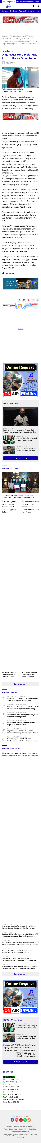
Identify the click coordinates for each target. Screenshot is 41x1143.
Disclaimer (33, 1129)
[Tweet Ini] (24, 300)
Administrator (10, 62)
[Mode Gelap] (34, 6)
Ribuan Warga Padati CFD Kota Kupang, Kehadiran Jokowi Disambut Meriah (17, 951)
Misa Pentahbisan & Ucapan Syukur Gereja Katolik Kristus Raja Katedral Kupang (23, 707)
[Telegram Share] (33, 300)
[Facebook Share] (19, 300)
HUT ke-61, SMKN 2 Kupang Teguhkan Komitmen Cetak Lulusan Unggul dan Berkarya (9, 674)
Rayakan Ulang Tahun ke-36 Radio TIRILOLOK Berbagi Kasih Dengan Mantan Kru (22, 732)
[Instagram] (16, 1120)
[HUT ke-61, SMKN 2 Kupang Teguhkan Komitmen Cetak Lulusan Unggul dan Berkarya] (10, 585)
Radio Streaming (10, 1129)
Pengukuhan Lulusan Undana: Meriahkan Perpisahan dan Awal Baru (22, 724)
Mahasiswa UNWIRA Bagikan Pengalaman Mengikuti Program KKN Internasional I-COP (18, 496)
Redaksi (31, 1126)
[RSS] (29, 1120)
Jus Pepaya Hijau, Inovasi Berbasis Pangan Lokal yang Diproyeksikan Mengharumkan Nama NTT (20, 943)
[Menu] (3, 6)
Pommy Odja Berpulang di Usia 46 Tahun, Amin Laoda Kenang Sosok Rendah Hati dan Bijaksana (27, 439)
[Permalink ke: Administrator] (3, 63)
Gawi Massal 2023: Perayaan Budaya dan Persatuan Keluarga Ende (22, 716)
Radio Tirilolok (19, 1126)
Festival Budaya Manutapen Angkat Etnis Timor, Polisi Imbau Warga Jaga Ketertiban (19, 431)
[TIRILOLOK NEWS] (8, 6)
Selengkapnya (19, 458)
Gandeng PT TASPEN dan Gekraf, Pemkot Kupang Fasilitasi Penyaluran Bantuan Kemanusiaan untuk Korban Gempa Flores (26, 1055)
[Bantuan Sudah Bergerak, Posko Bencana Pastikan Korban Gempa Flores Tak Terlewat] (9, 450)
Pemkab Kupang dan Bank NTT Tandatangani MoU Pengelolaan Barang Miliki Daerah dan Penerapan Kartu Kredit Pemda (22, 740)
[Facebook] (12, 1120)
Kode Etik (22, 1129)
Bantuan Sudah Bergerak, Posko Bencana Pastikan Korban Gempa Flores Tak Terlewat (27, 449)
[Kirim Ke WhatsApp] (37, 300)
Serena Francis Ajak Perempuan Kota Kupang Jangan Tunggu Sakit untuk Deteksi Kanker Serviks (19, 927)
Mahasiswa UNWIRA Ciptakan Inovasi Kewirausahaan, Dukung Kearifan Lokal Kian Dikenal (30, 674)
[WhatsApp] (25, 1120)
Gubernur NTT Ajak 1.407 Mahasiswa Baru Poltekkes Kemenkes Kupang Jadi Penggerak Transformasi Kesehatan (19, 959)
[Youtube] (21, 1120)
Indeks (9, 1126)
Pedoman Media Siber (20, 1132)
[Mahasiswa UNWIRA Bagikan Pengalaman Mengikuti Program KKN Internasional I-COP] (20, 482)
